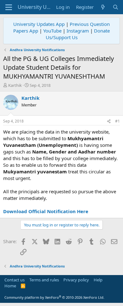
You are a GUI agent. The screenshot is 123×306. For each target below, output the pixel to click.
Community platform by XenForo (54, 297)
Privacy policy (76, 280)
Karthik (15, 85)
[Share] (109, 121)
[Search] (115, 7)
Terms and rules (44, 280)
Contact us (14, 280)
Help (98, 280)
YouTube (52, 30)
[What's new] (103, 7)
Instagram (78, 30)
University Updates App (39, 24)
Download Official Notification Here (45, 211)
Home (10, 286)
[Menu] (8, 7)
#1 (117, 121)
